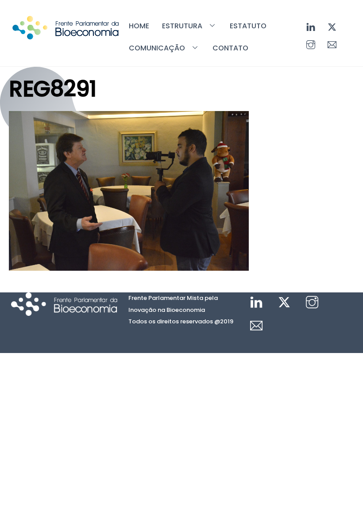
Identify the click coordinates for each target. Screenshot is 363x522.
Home (139, 26)
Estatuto (248, 26)
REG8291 (53, 88)
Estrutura (182, 26)
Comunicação (157, 48)
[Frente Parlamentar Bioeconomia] (65, 35)
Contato (230, 48)
